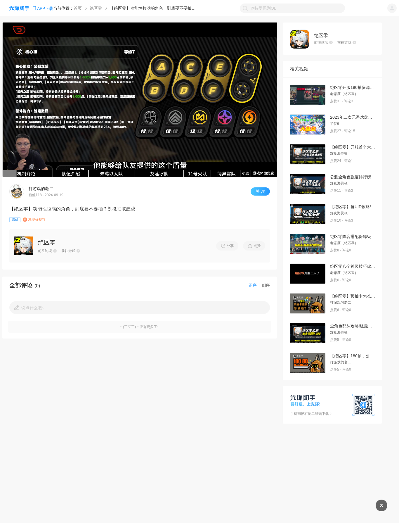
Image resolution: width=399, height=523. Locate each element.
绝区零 (96, 8)
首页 (78, 8)
